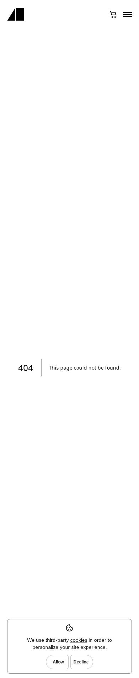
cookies (78, 640)
